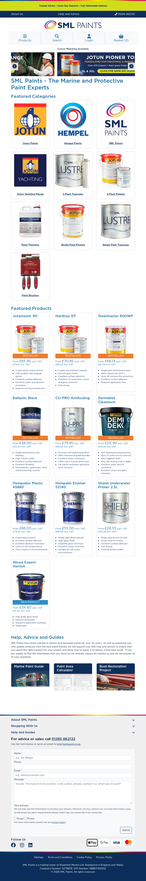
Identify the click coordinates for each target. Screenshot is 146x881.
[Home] (73, 24)
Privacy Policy (104, 857)
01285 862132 (126, 14)
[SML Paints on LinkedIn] (30, 845)
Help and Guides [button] (23, 732)
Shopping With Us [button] (24, 726)
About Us (17, 14)
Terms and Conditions (60, 857)
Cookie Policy (84, 857)
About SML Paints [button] (24, 719)
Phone (17, 762)
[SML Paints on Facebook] (13, 845)
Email (18, 771)
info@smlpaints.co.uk (68, 744)
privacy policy (58, 822)
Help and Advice (68, 14)
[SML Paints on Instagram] (22, 845)
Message (20, 779)
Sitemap (38, 857)
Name (18, 753)
